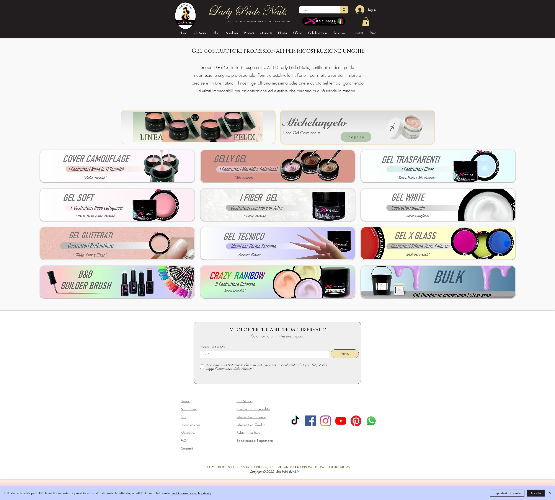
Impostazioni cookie (507, 493)
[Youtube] (340, 420)
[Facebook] (310, 420)
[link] (365, 21)
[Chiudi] (549, 493)
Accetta (536, 493)
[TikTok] (295, 420)
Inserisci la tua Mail (213, 347)
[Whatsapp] (371, 420)
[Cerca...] (344, 9)
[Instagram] (325, 420)
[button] (232, 32)
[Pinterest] (356, 420)
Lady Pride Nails (246, 11)
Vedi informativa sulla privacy (191, 493)
